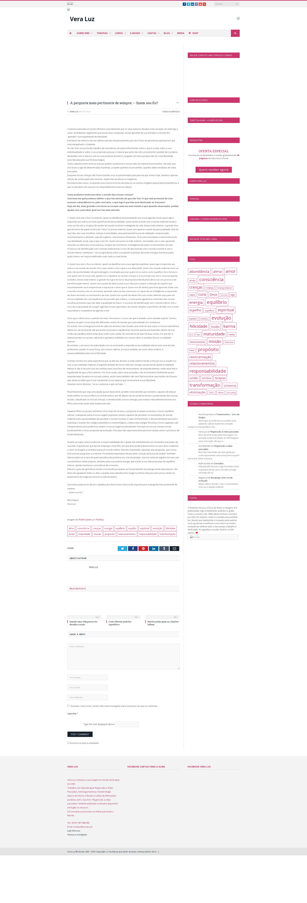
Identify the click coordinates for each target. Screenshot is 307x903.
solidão (193, 378)
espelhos (209, 310)
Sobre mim (83, 33)
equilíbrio (118, 527)
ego (233, 294)
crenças (95, 527)
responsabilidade (145, 533)
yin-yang (231, 392)
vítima (221, 392)
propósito (108, 533)
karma (229, 326)
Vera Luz (74, 111)
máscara (229, 342)
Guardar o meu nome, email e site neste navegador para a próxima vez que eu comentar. (114, 705)
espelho (130, 527)
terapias (220, 378)
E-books (135, 33)
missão (96, 533)
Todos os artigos (171, 111)
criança (210, 287)
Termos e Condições (77, 833)
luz (198, 334)
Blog (167, 33)
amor (231, 271)
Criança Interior (224, 287)
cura (202, 294)
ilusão (72, 533)
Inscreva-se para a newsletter (84, 742)
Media (180, 33)
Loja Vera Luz (73, 829)
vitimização (197, 392)
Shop (195, 33)
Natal (191, 350)
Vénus (211, 392)
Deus (213, 294)
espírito (193, 318)
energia (106, 527)
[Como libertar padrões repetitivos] (123, 606)
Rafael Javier (85, 519)
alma (71, 527)
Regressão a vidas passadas (225, 431)
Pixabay (99, 519)
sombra (206, 378)
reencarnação (200, 357)
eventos (204, 318)
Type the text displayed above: (99, 723)
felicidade (168, 527)
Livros (119, 33)
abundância (199, 271)
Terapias (102, 33)
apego (192, 280)
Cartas (151, 33)
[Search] (235, 33)
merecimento (197, 342)
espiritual (142, 527)
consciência (82, 527)
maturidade (84, 533)
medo (231, 334)
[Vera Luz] (80, 18)
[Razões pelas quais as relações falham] (162, 606)
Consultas (219, 463)
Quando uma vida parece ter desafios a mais (84, 622)
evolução (154, 527)
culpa (192, 294)
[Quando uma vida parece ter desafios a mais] (84, 606)
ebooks (224, 295)
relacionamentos (124, 533)
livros (191, 335)
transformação (164, 533)
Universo (230, 385)
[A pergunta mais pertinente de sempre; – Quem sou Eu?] (123, 71)
